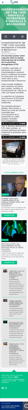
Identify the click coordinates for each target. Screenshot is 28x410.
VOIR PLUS (9, 215)
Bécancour (5, 194)
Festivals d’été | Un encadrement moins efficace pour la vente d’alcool (12, 247)
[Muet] (20, 123)
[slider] (23, 123)
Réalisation (11, 377)
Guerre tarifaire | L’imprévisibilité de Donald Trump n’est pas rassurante (12, 201)
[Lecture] (3, 123)
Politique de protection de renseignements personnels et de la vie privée (13, 380)
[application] (14, 123)
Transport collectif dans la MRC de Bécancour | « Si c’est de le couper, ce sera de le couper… (16, 274)
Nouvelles (5, 240)
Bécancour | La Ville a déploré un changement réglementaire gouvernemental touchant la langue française (16, 348)
